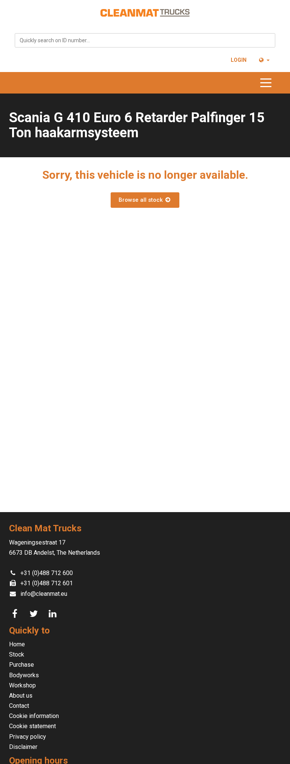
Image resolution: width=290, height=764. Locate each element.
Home (17, 644)
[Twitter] (35, 614)
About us (20, 695)
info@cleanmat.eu (43, 593)
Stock (16, 654)
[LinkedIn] (53, 614)
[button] (263, 60)
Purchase (21, 664)
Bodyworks (24, 675)
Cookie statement (32, 726)
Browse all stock (141, 199)
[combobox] (145, 40)
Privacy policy (27, 736)
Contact (19, 705)
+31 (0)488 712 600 (46, 573)
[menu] (268, 83)
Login (239, 60)
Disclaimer (23, 746)
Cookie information (34, 716)
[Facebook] (16, 614)
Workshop (22, 685)
